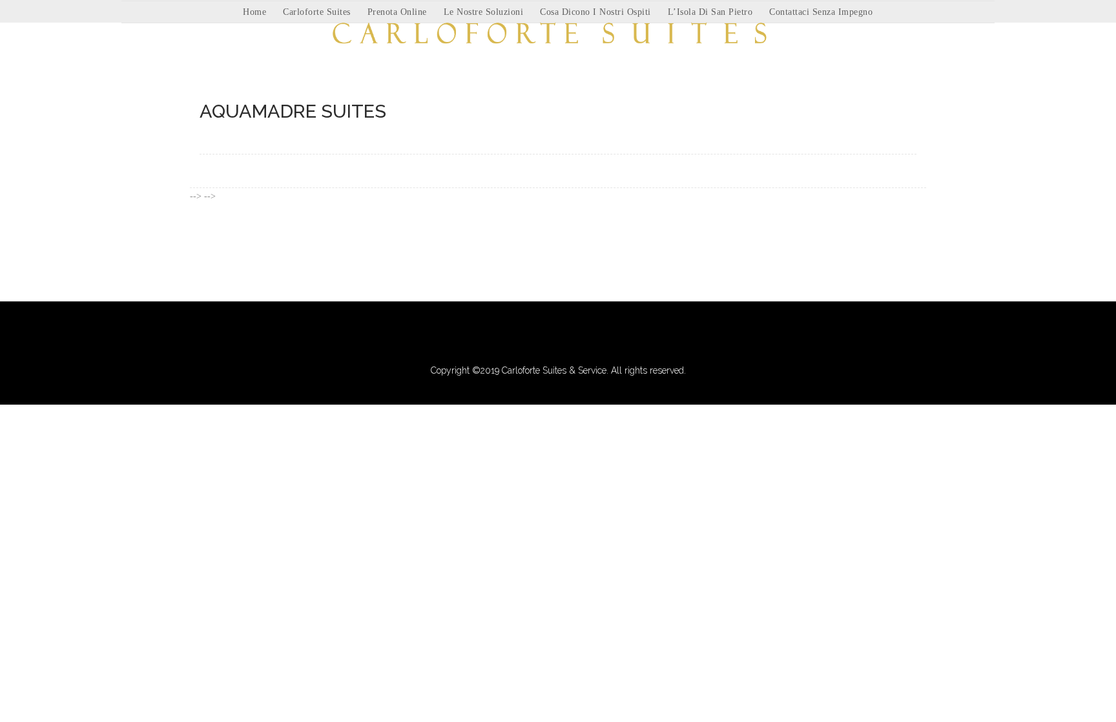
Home (254, 12)
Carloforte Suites (317, 12)
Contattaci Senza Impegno (821, 12)
